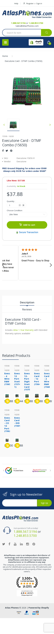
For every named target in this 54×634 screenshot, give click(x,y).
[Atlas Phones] (27, 14)
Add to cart (29, 224)
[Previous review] (3, 265)
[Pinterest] (11, 151)
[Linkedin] (21, 544)
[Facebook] (3, 151)
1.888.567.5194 (18, 23)
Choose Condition (14, 210)
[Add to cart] (7, 401)
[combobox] (27, 32)
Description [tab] (27, 302)
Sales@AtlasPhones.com (27, 26)
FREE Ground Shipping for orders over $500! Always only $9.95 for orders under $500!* (24, 169)
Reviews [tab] (27, 309)
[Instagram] (27, 544)
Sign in (39, 3)
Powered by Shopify (39, 607)
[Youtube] (15, 544)
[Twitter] (7, 151)
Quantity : (11, 201)
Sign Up (44, 503)
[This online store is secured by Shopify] (36, 42)
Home (5, 56)
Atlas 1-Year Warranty (23, 330)
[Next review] (51, 265)
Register (30, 3)
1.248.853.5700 (36, 23)
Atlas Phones (12, 607)
